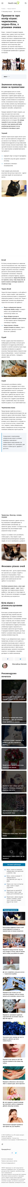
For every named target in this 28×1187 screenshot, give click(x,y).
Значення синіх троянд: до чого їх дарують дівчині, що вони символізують (13, 1039)
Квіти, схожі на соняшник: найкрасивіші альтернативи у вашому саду (15, 871)
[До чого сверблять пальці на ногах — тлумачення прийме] (11, 969)
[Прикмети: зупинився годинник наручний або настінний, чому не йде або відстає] (14, 1012)
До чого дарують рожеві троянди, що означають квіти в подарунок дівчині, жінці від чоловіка (13, 1104)
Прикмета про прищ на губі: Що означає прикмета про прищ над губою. (13, 1061)
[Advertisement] (14, 212)
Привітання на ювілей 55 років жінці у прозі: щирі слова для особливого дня (15, 892)
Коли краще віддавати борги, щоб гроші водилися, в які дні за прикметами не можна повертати (13, 929)
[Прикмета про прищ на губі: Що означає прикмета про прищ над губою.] (14, 1056)
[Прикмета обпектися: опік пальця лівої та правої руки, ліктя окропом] (14, 1078)
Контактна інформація (7, 1159)
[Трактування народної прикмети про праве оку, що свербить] (14, 1121)
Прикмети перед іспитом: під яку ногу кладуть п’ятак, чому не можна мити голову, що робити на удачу (14, 951)
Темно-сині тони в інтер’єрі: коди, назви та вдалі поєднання (15, 885)
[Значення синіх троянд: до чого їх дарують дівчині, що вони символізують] (14, 1034)
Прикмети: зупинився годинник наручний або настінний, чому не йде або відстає (13, 1016)
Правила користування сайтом (9, 1161)
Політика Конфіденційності (8, 1163)
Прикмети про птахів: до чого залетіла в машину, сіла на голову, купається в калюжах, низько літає (13, 994)
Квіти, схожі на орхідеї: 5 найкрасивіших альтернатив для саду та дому (14, 878)
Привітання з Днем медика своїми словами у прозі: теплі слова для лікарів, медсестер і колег (15, 899)
